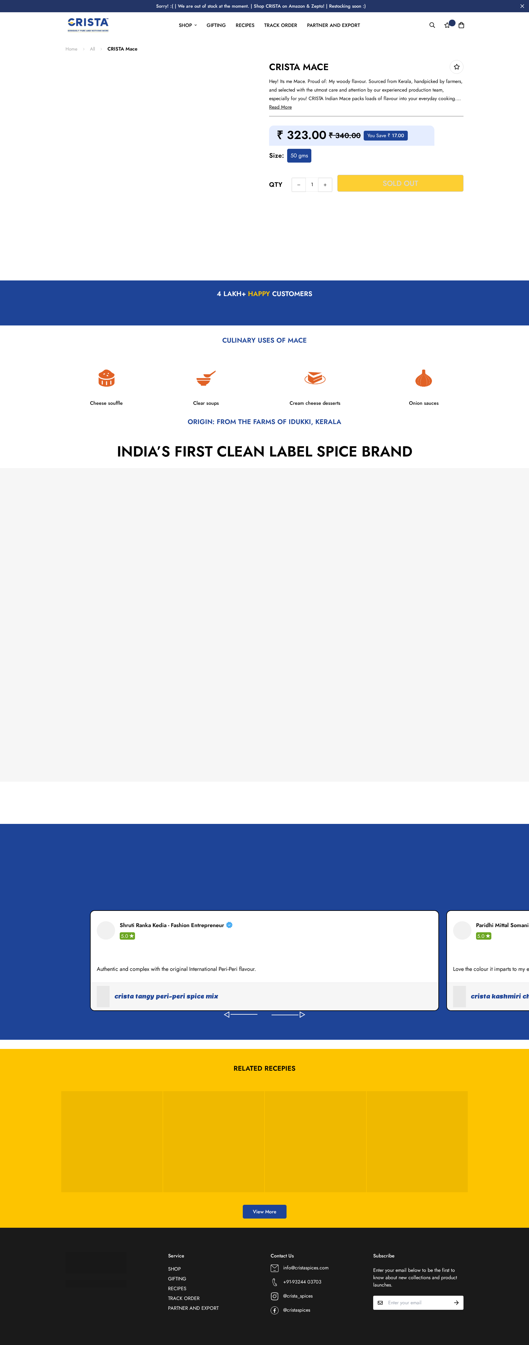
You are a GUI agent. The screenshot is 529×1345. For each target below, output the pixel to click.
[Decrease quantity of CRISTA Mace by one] (299, 185)
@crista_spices (298, 1295)
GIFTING (216, 25)
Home (71, 49)
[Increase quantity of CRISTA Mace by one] (325, 185)
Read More (280, 107)
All (92, 49)
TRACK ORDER (280, 25)
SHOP (185, 25)
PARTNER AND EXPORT (333, 25)
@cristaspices (296, 1309)
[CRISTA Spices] (88, 25)
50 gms (299, 156)
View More (264, 1211)
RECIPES (245, 25)
